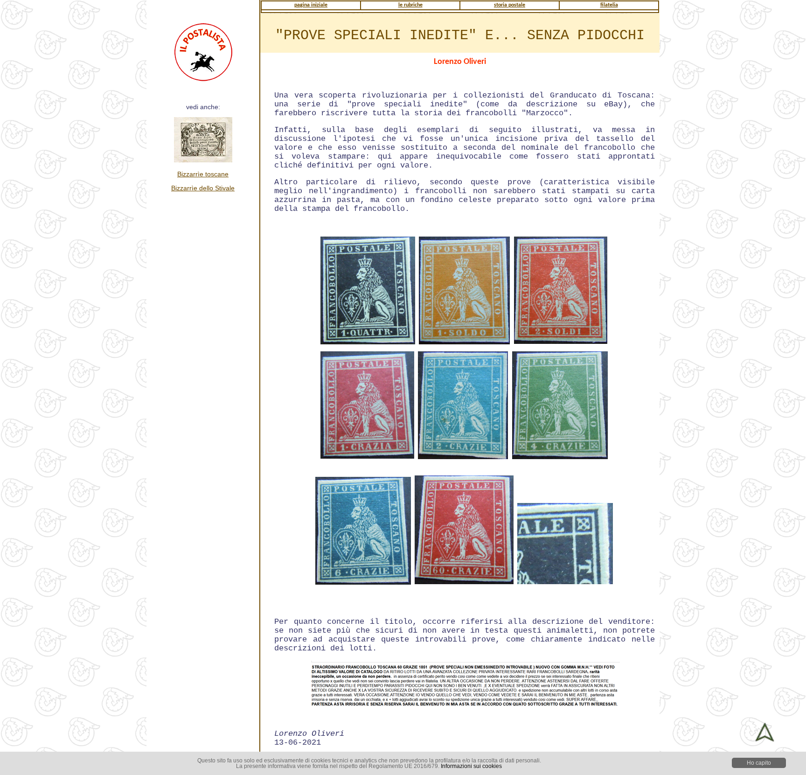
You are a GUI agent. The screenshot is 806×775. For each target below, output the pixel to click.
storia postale (509, 5)
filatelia (609, 5)
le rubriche (410, 5)
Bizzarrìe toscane (203, 174)
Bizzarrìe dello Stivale (203, 188)
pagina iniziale (310, 5)
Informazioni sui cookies (471, 766)
